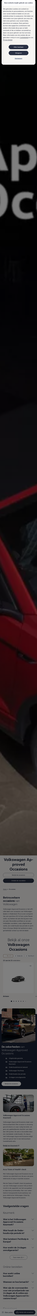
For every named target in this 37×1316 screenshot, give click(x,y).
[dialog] (18, 658)
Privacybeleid (7, 40)
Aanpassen (18, 58)
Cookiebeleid (24, 37)
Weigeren (18, 53)
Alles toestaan (18, 47)
